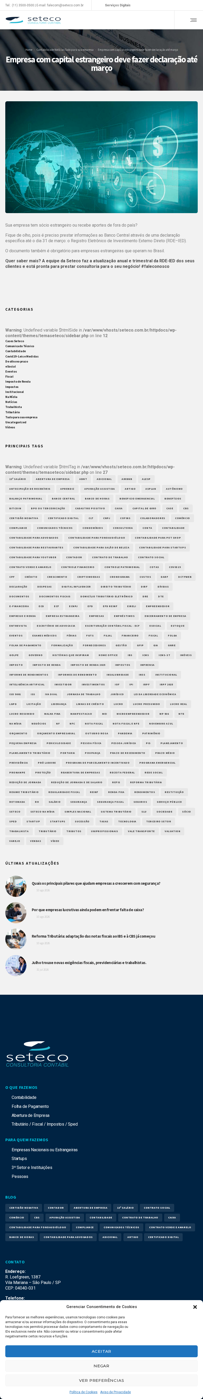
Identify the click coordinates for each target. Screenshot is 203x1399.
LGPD (13, 704)
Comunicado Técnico (19, 346)
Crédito (31, 577)
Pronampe (17, 772)
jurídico (117, 694)
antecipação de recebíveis (29, 488)
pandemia (125, 733)
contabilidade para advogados (33, 537)
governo (36, 655)
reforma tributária (146, 782)
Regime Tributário (24, 792)
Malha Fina (52, 713)
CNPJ (106, 518)
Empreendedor (157, 606)
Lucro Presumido (146, 704)
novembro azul (161, 723)
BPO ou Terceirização (48, 508)
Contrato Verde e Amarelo (30, 567)
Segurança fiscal (110, 802)
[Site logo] (33, 20)
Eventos (11, 371)
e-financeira (19, 606)
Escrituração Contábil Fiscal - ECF (112, 625)
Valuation (172, 831)
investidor (63, 684)
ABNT (83, 479)
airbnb (127, 479)
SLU (144, 811)
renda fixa (116, 792)
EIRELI (131, 606)
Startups (57, 821)
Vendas (35, 841)
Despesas (44, 586)
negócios (38, 723)
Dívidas (163, 586)
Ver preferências (101, 1380)
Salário (55, 802)
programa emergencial (157, 762)
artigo (130, 488)
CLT (91, 518)
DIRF (144, 586)
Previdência (18, 762)
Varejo (14, 841)
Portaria (67, 753)
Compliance (18, 528)
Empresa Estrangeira (62, 616)
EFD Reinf (110, 606)
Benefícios (172, 498)
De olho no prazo (16, 361)
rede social (154, 772)
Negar (101, 1365)
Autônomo (174, 488)
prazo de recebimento (127, 753)
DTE (161, 596)
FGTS (90, 635)
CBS (186, 508)
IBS (130, 655)
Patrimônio (151, 733)
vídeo (55, 841)
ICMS (145, 655)
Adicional (104, 479)
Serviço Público (169, 802)
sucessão (82, 821)
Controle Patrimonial (122, 567)
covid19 (175, 567)
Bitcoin (15, 508)
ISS (33, 694)
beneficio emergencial (137, 498)
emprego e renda (22, 616)
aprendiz (67, 488)
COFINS (125, 518)
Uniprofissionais (104, 831)
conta (147, 528)
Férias (72, 635)
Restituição (174, 792)
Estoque (177, 625)
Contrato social (151, 557)
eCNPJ (73, 606)
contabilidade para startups (162, 547)
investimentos (93, 684)
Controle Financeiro (77, 567)
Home (28, 49)
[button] (195, 1307)
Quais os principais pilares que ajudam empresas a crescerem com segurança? (96, 883)
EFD (90, 606)
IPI (131, 684)
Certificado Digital (63, 518)
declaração (18, 586)
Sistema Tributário (116, 811)
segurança (78, 802)
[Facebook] (164, 5)
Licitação (33, 704)
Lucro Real (178, 704)
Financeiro (130, 635)
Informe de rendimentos (28, 674)
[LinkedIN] (180, 5)
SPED (13, 821)
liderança (58, 704)
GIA (155, 645)
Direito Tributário (116, 586)
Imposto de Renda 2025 (88, 665)
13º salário (17, 479)
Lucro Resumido (21, 713)
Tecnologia (127, 821)
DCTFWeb (185, 577)
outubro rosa (96, 733)
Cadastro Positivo (90, 508)
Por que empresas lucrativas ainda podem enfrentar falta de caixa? (88, 909)
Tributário (12, 412)
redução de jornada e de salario (77, 782)
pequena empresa (23, 743)
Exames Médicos (44, 635)
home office (108, 655)
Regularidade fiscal (64, 792)
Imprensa (147, 665)
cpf (12, 577)
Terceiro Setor (158, 821)
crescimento (57, 577)
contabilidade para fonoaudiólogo (96, 537)
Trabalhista (13, 407)
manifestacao (81, 713)
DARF (164, 577)
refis (116, 782)
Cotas (154, 567)
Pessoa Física (91, 743)
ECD (41, 606)
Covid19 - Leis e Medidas (21, 356)
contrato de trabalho (110, 557)
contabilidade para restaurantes (36, 547)
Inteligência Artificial (27, 684)
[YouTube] (196, 5)
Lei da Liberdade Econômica (155, 694)
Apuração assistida (99, 488)
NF (58, 723)
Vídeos (10, 427)
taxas (103, 821)
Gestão (121, 645)
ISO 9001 (15, 694)
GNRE (172, 645)
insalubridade (118, 674)
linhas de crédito (90, 704)
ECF (56, 606)
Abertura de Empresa (53, 479)
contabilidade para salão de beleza (101, 547)
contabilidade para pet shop (158, 537)
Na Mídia (11, 397)
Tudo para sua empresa (79, 49)
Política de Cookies (84, 1392)
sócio (186, 811)
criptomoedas (88, 577)
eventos (15, 635)
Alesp (146, 479)
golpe (14, 655)
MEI (104, 713)
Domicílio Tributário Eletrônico (106, 596)
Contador (74, 557)
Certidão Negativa (23, 518)
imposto (16, 665)
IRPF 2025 (166, 684)
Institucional (14, 392)
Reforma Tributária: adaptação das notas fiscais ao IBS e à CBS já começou (93, 936)
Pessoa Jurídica (123, 743)
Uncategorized (15, 422)
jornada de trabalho (83, 694)
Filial (108, 635)
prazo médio (165, 753)
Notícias (59, 49)
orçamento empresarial (56, 733)
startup (33, 821)
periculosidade (59, 743)
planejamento (171, 743)
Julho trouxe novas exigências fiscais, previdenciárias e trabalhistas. (89, 962)
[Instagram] (172, 5)
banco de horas (97, 498)
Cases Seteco (14, 341)
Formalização (62, 645)
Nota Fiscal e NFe (126, 723)
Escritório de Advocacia (56, 625)
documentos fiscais (55, 596)
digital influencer (76, 586)
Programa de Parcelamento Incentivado (98, 762)
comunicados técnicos (55, 528)
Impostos (12, 387)
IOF (117, 684)
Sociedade (164, 811)
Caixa (119, 508)
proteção (43, 772)
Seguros (140, 802)
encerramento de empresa (165, 616)
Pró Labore (47, 762)
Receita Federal (122, 772)
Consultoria (123, 528)
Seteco (15, 811)
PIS (148, 743)
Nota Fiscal (94, 723)
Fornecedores (94, 645)
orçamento (18, 733)
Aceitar (102, 1351)
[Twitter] (188, 5)
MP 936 (164, 713)
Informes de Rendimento (77, 674)
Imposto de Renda (18, 381)
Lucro (118, 704)
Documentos (19, 596)
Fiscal (9, 376)
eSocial (10, 366)
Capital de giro (144, 508)
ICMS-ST (164, 655)
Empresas (96, 616)
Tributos (73, 831)
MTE (181, 713)
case (169, 508)
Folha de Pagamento (25, 645)
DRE (145, 596)
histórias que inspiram (70, 655)
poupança (92, 753)
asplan (150, 488)
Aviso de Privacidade (115, 1392)
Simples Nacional (77, 811)
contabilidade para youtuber (32, 557)
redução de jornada (25, 782)
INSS (142, 674)
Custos (145, 577)
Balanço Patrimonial (25, 498)
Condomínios (92, 528)
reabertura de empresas (80, 772)
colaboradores (152, 518)
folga (172, 635)
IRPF (146, 684)
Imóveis (186, 655)
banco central (63, 498)
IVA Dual (51, 694)
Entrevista (18, 625)
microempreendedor (133, 713)
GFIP (140, 645)
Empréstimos (124, 616)
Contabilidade (45, 49)
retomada (17, 802)
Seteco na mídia (42, 811)
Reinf (94, 792)
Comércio (182, 518)
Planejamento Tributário (29, 753)
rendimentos (144, 792)
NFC (72, 723)
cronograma (120, 577)
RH (37, 802)
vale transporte (141, 831)
